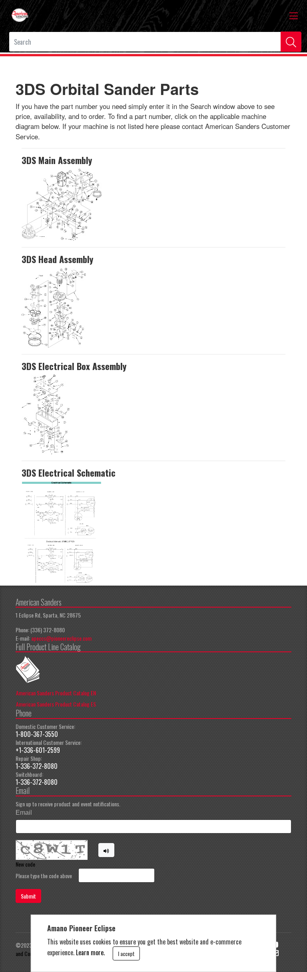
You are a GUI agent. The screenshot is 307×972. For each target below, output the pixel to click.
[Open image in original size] (20, 14)
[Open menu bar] (293, 15)
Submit (28, 896)
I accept (126, 953)
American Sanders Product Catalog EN (56, 693)
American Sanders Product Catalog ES (56, 704)
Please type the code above (44, 875)
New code (25, 864)
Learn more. (90, 952)
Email (24, 812)
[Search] (291, 42)
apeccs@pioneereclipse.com (61, 638)
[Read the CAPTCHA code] (106, 850)
